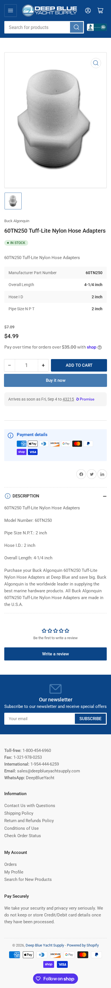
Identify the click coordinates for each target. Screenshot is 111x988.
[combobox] (44, 27)
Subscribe (90, 718)
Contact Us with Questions (29, 805)
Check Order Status (22, 835)
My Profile (13, 872)
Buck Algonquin (16, 221)
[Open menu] (10, 10)
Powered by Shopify (83, 945)
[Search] (76, 27)
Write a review (55, 653)
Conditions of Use (21, 828)
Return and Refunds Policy (29, 820)
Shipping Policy (18, 813)
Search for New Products (28, 879)
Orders (10, 864)
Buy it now (55, 380)
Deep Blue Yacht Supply (45, 945)
